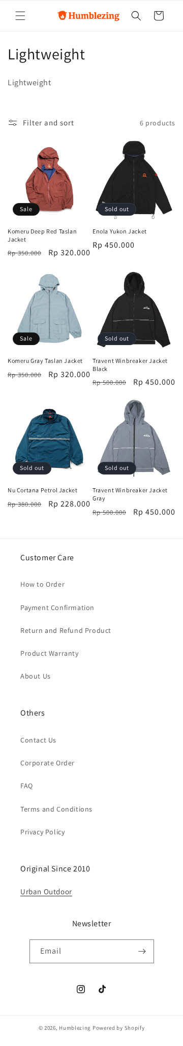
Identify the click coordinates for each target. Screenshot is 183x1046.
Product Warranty (49, 653)
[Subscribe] (142, 951)
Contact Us (38, 740)
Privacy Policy (42, 831)
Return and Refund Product (65, 630)
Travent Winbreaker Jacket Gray (130, 494)
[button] (20, 16)
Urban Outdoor (46, 891)
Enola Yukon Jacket (120, 231)
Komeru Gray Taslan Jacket (45, 360)
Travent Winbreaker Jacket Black (130, 365)
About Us (35, 676)
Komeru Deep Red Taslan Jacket (42, 235)
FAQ (26, 785)
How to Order (42, 584)
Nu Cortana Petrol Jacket (42, 490)
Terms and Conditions (56, 809)
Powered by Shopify (119, 1027)
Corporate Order (47, 762)
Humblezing (75, 1027)
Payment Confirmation (57, 607)
